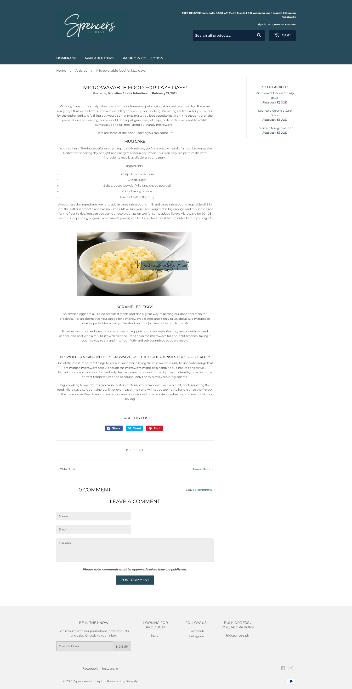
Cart (286, 35)
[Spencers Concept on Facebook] (282, 669)
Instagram (196, 636)
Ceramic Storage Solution (274, 128)
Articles (81, 70)
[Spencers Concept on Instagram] (291, 669)
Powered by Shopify (122, 681)
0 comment (134, 450)
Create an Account (284, 24)
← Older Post (65, 469)
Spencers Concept (88, 681)
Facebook (196, 631)
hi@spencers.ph (237, 635)
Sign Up (122, 646)
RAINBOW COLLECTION (143, 58)
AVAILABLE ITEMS (99, 58)
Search (155, 635)
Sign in (262, 24)
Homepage (66, 58)
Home (61, 70)
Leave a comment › (200, 489)
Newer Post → (203, 469)
